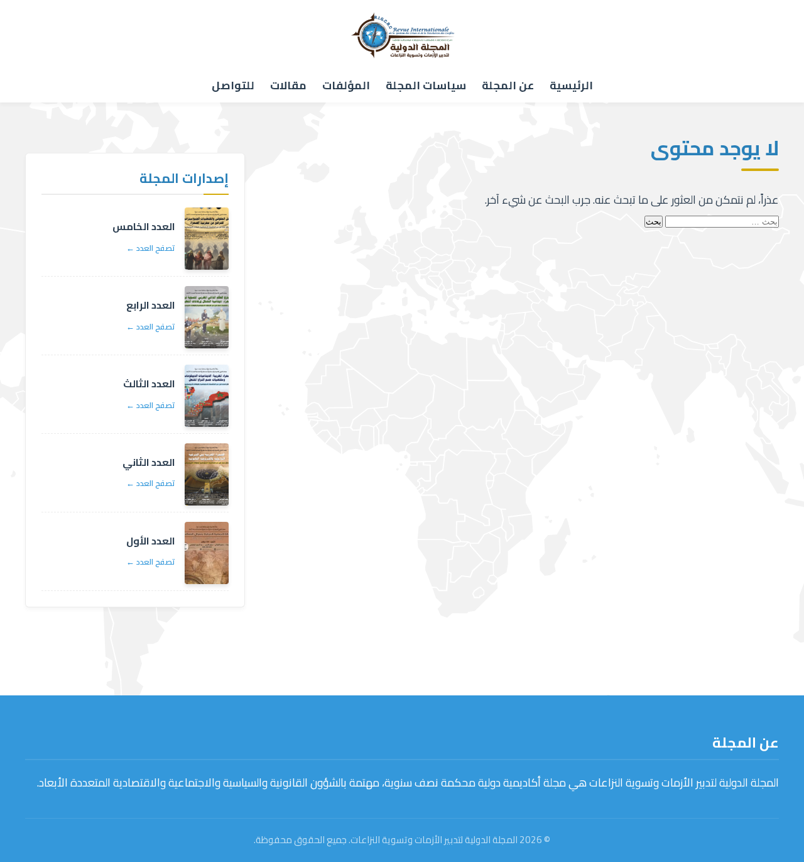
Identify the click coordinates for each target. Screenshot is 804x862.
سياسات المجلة (426, 85)
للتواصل (233, 85)
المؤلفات (346, 85)
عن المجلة (508, 85)
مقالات (288, 85)
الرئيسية (571, 85)
